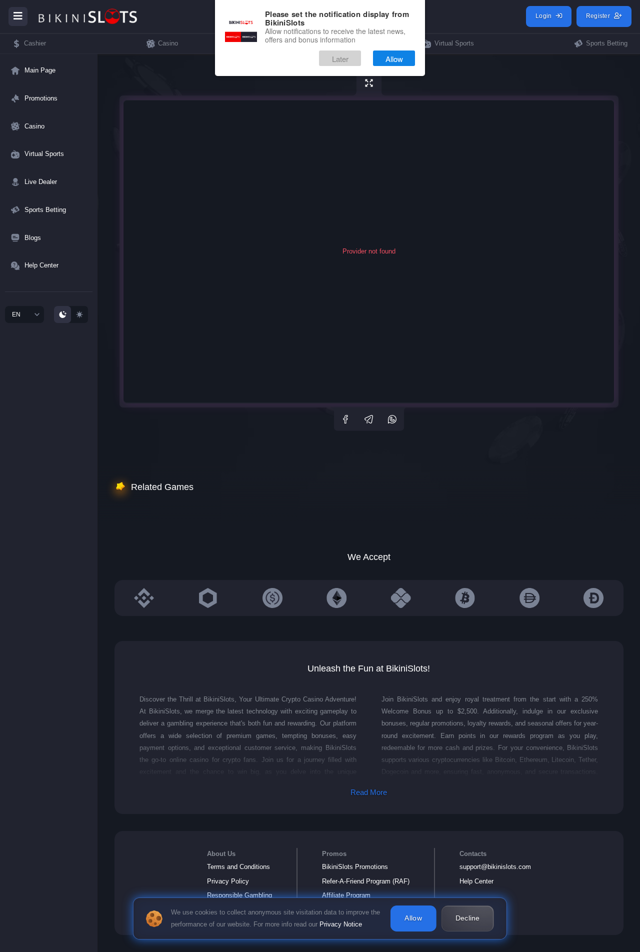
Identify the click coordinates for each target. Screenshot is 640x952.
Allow (394, 59)
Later (340, 59)
